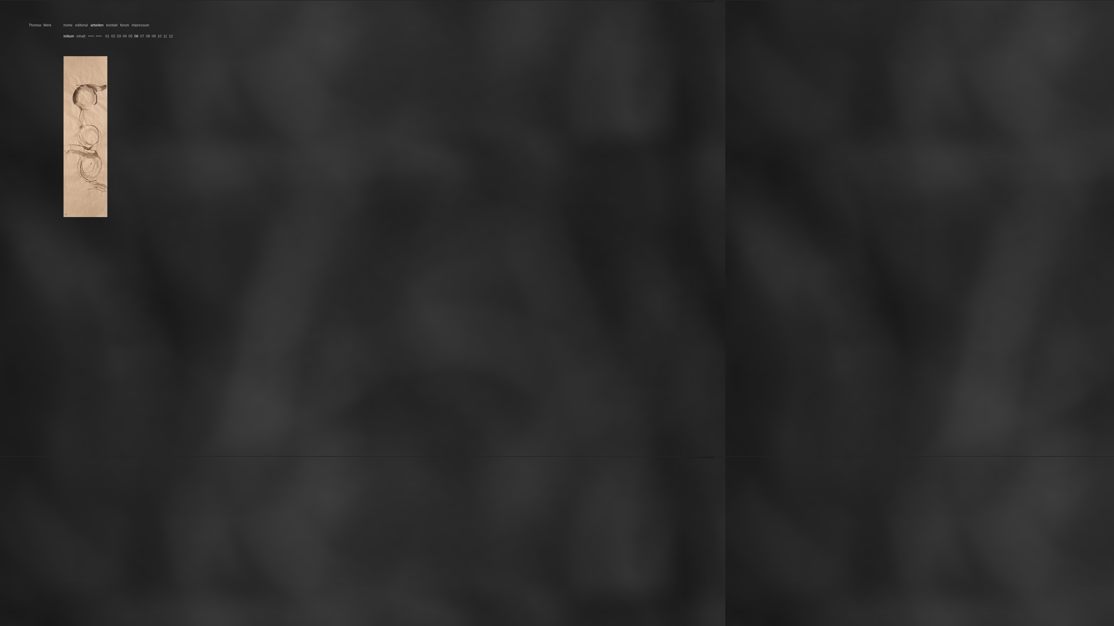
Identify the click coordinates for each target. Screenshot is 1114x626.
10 (160, 36)
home (68, 25)
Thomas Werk (40, 25)
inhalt (81, 36)
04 (125, 36)
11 (165, 36)
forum (124, 25)
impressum (140, 25)
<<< (91, 36)
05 (131, 36)
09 (154, 36)
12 (171, 36)
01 (107, 36)
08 (148, 36)
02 (113, 36)
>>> (99, 36)
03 (119, 36)
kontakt (111, 25)
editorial (81, 25)
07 (142, 36)
